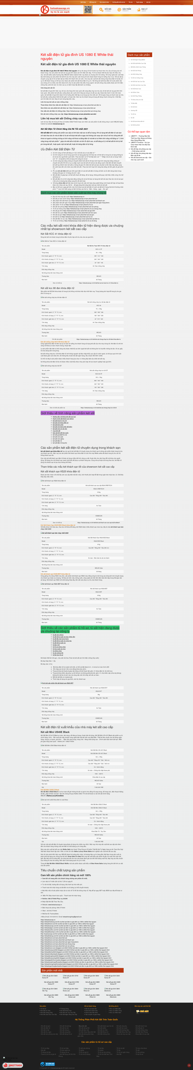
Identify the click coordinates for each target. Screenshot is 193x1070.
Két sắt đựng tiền (84, 1028)
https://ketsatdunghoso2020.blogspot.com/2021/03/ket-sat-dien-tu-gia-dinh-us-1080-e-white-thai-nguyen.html (75, 956)
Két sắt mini (134, 107)
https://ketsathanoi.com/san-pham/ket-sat (54, 938)
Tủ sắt (138, 1050)
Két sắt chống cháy (142, 1030)
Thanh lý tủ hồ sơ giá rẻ (48, 1054)
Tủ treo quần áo (65, 1050)
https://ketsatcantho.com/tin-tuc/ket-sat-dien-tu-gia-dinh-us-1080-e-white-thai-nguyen (68, 930)
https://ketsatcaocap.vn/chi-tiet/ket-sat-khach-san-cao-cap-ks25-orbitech (99, 522)
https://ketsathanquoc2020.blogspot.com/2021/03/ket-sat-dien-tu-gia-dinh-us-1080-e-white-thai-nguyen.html (75, 950)
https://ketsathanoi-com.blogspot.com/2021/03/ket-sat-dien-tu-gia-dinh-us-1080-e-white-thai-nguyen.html (74, 948)
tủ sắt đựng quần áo (59, 643)
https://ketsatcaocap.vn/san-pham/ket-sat (82, 108)
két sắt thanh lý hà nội (60, 421)
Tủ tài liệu (101, 1048)
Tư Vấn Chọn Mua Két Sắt (87, 1032)
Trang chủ (93, 2)
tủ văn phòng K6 (58, 653)
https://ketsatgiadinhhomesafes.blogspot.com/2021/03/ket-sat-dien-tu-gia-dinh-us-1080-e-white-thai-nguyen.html (76, 960)
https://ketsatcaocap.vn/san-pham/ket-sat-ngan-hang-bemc (90, 203)
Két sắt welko (102, 1028)
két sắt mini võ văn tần (60, 429)
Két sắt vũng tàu (122, 1026)
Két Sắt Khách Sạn (136, 89)
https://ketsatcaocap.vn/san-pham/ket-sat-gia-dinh (79, 211)
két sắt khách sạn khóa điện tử (51, 451)
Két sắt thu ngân (46, 1032)
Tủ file (118, 1050)
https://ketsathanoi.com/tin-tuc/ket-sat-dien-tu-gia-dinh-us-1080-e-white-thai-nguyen (67, 924)
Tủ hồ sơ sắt (120, 1048)
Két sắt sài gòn (45, 1026)
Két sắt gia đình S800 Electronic (113, 996)
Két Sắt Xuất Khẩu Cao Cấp (138, 63)
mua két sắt (56, 431)
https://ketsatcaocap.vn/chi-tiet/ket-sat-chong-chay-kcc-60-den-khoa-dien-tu (99, 339)
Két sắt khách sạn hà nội (105, 1026)
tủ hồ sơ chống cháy (59, 647)
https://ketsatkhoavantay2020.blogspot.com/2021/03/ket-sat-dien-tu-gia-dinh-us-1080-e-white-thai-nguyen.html (76, 958)
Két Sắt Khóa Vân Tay (124, 1032)
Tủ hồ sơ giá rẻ (83, 1052)
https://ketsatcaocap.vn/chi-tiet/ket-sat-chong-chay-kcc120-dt (99, 408)
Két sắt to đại (45, 1030)
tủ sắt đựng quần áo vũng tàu (62, 641)
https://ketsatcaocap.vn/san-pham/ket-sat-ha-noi (77, 217)
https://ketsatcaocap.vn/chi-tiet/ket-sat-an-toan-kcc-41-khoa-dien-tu (98, 283)
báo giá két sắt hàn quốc (60, 433)
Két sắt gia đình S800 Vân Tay (51, 996)
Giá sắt (43, 1050)
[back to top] (189, 1065)
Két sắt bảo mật (84, 1030)
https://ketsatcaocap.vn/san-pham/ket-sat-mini (80, 114)
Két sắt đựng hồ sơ (66, 1034)
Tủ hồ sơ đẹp (45, 1048)
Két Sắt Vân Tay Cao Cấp (138, 81)
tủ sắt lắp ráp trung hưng (61, 639)
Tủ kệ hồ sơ (139, 1054)
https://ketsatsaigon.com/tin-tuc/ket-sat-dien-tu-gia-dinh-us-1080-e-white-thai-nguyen (68, 928)
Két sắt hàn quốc (122, 1028)
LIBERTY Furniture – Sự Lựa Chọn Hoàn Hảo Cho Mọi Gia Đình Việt (140, 144)
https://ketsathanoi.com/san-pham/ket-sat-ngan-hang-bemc (60, 942)
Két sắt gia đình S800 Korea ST (93, 983)
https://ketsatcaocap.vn (77, 197)
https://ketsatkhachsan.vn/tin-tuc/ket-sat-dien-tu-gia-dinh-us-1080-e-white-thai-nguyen (68, 932)
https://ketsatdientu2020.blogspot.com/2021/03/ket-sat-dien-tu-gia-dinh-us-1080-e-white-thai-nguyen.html (74, 952)
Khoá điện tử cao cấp (142, 1034)
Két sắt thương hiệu (123, 1030)
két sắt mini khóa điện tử (60, 423)
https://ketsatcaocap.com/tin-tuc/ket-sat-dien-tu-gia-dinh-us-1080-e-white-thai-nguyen (68, 926)
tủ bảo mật (56, 645)
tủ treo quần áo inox (59, 649)
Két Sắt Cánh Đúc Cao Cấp (138, 85)
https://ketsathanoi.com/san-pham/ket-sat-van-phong (57, 946)
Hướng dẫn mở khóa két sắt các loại (64, 417)
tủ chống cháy (57, 651)
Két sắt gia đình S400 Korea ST (113, 983)
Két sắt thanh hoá (141, 1026)
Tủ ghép (81, 1050)
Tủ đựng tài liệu (46, 1052)
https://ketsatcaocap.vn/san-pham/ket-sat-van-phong (81, 207)
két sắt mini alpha (58, 439)
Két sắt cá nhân (103, 1030)
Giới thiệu (83, 2)
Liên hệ (148, 2)
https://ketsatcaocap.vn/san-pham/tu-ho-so (79, 205)
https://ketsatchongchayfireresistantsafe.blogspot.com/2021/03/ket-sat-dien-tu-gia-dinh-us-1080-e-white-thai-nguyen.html (79, 964)
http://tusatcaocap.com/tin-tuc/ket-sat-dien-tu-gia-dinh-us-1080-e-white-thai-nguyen (67, 934)
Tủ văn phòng (140, 1052)
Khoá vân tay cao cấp (123, 1034)
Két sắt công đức (65, 1032)
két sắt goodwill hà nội (60, 435)
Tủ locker (101, 1050)
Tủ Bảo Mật (134, 103)
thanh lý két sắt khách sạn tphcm (63, 419)
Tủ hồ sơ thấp (64, 1048)
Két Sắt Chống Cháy (136, 74)
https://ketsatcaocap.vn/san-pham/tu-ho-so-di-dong (80, 221)
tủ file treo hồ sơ (58, 655)
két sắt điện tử (57, 441)
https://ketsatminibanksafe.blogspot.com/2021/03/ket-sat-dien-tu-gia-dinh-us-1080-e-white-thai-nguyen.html (75, 954)
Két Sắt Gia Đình (135, 125)
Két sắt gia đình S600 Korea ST (51, 983)
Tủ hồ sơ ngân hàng (123, 1052)
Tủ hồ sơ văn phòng (104, 1052)
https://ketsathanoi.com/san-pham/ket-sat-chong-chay (58, 944)
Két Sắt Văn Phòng (136, 70)
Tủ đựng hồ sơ (64, 1052)
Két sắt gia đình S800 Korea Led (72, 996)
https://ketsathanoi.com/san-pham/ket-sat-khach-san (57, 940)
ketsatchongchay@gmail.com (72, 917)
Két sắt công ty (64, 1030)
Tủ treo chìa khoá (141, 1048)
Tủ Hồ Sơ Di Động (84, 1054)
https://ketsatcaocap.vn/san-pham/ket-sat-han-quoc (80, 213)
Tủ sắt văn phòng (84, 1048)
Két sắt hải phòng (65, 1026)
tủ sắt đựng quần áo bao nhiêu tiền (64, 637)
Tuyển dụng (139, 2)
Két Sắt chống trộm (104, 1034)
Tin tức (131, 2)
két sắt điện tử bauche (60, 443)
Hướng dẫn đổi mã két (118, 2)
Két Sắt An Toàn (135, 92)
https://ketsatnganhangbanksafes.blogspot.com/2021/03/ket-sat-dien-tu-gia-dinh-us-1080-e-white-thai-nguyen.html (77, 966)
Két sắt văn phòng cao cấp (49, 1034)
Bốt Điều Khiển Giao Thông (138, 67)
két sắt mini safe (58, 437)
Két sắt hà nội (64, 1028)
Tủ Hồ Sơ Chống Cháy (137, 78)
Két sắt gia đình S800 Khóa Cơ (93, 996)
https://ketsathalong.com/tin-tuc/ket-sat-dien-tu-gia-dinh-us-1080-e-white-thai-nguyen (68, 936)
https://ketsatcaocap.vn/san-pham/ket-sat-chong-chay (83, 111)
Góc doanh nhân (104, 2)
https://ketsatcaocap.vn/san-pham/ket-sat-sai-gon (78, 215)
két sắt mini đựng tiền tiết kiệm (62, 427)
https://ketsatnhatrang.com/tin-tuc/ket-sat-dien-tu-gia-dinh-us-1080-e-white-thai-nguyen (68, 922)
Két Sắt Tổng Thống (136, 96)
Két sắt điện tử (45, 1028)
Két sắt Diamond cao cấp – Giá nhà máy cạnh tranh (141, 158)
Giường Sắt (134, 110)
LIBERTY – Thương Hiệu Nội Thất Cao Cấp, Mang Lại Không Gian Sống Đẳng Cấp (141, 138)
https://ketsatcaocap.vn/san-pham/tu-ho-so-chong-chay (84, 209)
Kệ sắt (132, 118)
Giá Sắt (119, 1054)
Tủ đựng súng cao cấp (137, 99)
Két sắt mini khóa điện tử (137, 121)
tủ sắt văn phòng (58, 635)
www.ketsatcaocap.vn (55, 905)
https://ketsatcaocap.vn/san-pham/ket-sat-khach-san (88, 201)
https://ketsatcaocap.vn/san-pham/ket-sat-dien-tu (85, 105)
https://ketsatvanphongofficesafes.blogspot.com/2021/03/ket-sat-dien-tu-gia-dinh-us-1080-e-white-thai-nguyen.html (77, 962)
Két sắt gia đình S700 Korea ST (72, 983)
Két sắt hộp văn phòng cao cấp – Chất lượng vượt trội (141, 150)
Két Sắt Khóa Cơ (103, 1032)
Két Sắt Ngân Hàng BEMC (138, 60)
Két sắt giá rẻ (140, 1028)
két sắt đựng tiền (58, 425)
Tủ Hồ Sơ (133, 114)
